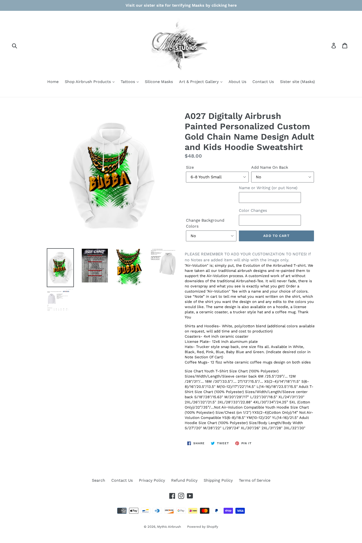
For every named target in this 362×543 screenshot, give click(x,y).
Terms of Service (254, 480)
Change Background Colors (205, 223)
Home (53, 81)
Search (98, 480)
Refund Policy (184, 480)
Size (190, 167)
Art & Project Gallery (199, 81)
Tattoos (128, 81)
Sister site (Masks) (297, 81)
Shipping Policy (218, 480)
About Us (237, 81)
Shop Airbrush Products (88, 81)
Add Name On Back (269, 167)
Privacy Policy (152, 480)
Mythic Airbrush (169, 526)
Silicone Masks (159, 81)
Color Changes (253, 210)
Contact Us (263, 81)
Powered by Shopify (202, 526)
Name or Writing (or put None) (268, 187)
